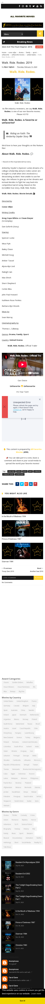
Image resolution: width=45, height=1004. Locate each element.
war (33, 829)
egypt (13, 774)
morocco (37, 760)
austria (6, 728)
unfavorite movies (18, 55)
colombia (7, 746)
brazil (38, 724)
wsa (5, 691)
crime (32, 815)
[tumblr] (30, 6)
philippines (34, 778)
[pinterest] (27, 6)
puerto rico (8, 783)
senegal (26, 765)
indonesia (22, 774)
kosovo (31, 774)
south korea (8, 724)
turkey (27, 737)
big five (21, 691)
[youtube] (37, 6)
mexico (16, 719)
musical (6, 838)
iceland (29, 746)
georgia (26, 756)
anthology (7, 842)
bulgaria (37, 737)
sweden (31, 710)
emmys (12, 691)
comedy (24, 815)
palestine (7, 796)
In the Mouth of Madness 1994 (14, 516)
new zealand (8, 737)
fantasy (17, 829)
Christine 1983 (21, 945)
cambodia (16, 760)
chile (36, 728)
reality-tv (37, 842)
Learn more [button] (36, 994)
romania (15, 742)
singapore (7, 801)
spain (6, 710)
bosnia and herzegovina (32, 769)
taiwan (35, 765)
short (16, 842)
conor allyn (12, 52)
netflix (39, 838)
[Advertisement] (22, 651)
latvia (6, 778)
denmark (23, 715)
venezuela (16, 769)
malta (34, 756)
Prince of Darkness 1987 (11, 539)
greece (19, 737)
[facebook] (19, 6)
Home (4, 52)
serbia (38, 796)
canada (16, 706)
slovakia (6, 760)
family (28, 52)
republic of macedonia (12, 765)
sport (35, 52)
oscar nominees (24, 687)
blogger (38, 577)
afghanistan (8, 787)
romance (15, 820)
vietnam (6, 805)
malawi (34, 792)
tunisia (6, 769)
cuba (5, 774)
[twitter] (34, 6)
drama (21, 52)
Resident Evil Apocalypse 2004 (28, 862)
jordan (6, 792)
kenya (26, 792)
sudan (29, 801)
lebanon (7, 756)
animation (29, 838)
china (23, 710)
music (14, 833)
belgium (26, 706)
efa (34, 687)
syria (36, 801)
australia (14, 710)
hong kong (8, 733)
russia (30, 724)
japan (14, 715)
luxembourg (29, 733)
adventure (7, 824)
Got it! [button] (22, 1001)
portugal (17, 756)
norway (25, 719)
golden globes (17, 682)
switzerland (20, 724)
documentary (17, 838)
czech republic (25, 728)
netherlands (34, 715)
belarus (18, 787)
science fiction (27, 824)
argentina (7, 719)
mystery (25, 820)
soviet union (18, 801)
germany (7, 706)
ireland (6, 715)
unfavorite (5, 55)
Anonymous (14, 961)
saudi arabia (28, 796)
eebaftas (30, 682)
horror (33, 820)
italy (33, 706)
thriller (14, 815)
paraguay (17, 796)
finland (6, 742)
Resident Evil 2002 (23, 874)
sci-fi (16, 824)
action (24, 47)
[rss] (41, 6)
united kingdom (22, 701)
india (37, 746)
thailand (28, 783)
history (26, 829)
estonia (37, 787)
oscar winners (9, 687)
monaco (24, 778)
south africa (18, 746)
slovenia (18, 783)
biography (7, 829)
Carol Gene (13, 978)
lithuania (27, 760)
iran (31, 751)
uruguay (23, 751)
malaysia (14, 778)
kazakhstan (16, 792)
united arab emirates (29, 742)
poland (34, 719)
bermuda (28, 787)
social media (26, 842)
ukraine (14, 751)
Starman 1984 (7, 562)
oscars (6, 682)
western (30, 833)
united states (31, 55)
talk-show (7, 847)
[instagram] (23, 6)
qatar (6, 751)
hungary (18, 733)
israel (14, 728)
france (34, 701)
